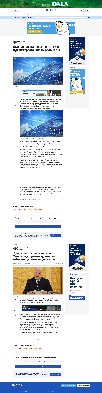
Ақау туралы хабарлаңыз (68, 385)
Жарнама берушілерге (83, 385)
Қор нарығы (40, 14)
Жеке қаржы (34, 14)
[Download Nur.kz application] (51, 4)
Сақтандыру (27, 14)
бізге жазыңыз (36, 199)
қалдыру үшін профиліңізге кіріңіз (45, 221)
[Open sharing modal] (15, 101)
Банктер (21, 14)
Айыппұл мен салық (69, 14)
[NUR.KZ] (51, 10)
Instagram (57, 235)
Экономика (47, 14)
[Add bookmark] (15, 105)
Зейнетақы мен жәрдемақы (57, 14)
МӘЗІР (16, 10)
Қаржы (14, 14)
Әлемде (15, 244)
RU (81, 10)
